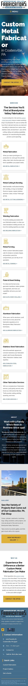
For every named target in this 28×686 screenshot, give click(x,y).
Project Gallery (8, 669)
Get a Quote (7, 673)
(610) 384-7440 (17, 654)
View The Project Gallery (14, 539)
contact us (19, 454)
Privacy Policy (13, 682)
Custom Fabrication (9, 665)
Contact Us (10, 650)
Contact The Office (11, 82)
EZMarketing (23, 683)
